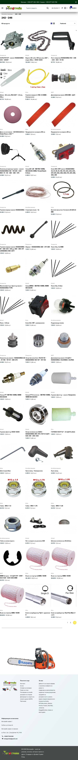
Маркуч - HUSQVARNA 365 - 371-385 (37, 247)
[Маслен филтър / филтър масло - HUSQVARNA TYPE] (12, 268)
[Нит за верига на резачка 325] (38, 523)
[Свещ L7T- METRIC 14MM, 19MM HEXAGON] (12, 377)
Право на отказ (24, 690)
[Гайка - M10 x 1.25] (63, 488)
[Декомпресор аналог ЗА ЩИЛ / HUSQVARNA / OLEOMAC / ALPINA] (63, 340)
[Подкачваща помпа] (63, 305)
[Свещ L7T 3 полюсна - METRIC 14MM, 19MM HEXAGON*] (38, 377)
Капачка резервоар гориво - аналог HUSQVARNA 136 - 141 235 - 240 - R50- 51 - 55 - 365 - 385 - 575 (12, 171)
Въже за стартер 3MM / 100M (9, 613)
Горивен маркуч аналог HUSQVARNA (12, 210)
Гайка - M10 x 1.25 (57, 506)
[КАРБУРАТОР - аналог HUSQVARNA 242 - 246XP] (12, 40)
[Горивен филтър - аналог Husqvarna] (63, 377)
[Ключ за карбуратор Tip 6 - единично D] (38, 595)
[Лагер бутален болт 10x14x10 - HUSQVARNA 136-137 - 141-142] (38, 340)
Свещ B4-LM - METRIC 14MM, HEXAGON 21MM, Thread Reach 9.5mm (35, 171)
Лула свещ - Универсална (34, 471)
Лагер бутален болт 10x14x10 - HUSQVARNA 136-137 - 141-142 (35, 359)
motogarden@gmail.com (11, 738)
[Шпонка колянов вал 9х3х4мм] (63, 523)
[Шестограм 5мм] (12, 453)
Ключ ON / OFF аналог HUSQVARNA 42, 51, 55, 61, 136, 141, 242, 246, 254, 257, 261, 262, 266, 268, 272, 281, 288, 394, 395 (63, 172)
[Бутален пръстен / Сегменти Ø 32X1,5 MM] (63, 192)
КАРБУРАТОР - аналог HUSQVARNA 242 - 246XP (12, 59)
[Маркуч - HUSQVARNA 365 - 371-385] (38, 229)
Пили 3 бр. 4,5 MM (57, 247)
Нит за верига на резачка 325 (35, 541)
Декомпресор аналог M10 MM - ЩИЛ (63, 95)
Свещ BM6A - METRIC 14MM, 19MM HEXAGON (37, 287)
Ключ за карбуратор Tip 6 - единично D (37, 614)
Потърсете (47, 8)
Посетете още (24, 680)
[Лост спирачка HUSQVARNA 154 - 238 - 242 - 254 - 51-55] (63, 40)
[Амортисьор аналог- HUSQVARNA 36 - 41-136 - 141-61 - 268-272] (12, 340)
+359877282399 (8, 736)
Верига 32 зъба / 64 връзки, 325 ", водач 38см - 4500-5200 (36, 59)
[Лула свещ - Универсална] (38, 453)
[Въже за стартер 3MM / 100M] (12, 595)
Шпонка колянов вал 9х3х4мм (61, 541)
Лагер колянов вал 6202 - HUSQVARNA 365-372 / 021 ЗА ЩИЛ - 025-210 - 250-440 (37, 434)
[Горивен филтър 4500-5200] (12, 414)
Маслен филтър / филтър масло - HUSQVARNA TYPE (11, 287)
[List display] (54, 23)
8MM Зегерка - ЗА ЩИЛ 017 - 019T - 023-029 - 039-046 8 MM (11, 577)
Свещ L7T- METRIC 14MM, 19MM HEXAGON (10, 396)
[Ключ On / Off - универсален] (38, 305)
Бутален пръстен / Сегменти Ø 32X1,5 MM (63, 211)
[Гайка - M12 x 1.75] (38, 488)
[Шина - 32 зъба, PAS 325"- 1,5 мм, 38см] (12, 77)
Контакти (22, 683)
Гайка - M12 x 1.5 (5, 506)
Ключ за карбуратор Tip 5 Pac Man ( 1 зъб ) (63, 614)
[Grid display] (51, 23)
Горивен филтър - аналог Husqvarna (63, 395)
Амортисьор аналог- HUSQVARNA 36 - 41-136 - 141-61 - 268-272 (12, 359)
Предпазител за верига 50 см (35, 132)
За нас (22, 686)
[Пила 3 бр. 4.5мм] (63, 268)
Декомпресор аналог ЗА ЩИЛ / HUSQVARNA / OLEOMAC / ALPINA (62, 359)
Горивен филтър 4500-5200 (10, 432)
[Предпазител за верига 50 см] (38, 114)
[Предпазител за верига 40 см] (63, 114)
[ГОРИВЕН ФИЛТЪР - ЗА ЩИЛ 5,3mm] (63, 414)
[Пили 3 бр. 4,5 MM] (63, 229)
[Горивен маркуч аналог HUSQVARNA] (12, 192)
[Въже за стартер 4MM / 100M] (63, 558)
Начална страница (7, 14)
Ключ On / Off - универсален (34, 323)
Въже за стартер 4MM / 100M (60, 576)
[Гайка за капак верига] (12, 523)
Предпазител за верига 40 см (61, 132)
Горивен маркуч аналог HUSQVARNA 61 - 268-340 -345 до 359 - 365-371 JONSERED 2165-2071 (12, 249)
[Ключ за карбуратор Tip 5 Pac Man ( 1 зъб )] (63, 595)
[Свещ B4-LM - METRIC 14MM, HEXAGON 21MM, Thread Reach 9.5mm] (38, 151)
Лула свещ (54, 471)
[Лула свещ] (63, 453)
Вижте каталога (3, 8)
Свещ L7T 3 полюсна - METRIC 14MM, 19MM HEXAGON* (37, 396)
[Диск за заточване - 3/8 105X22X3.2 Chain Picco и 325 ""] (12, 114)
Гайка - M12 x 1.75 (31, 506)
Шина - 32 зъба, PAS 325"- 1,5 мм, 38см (11, 96)
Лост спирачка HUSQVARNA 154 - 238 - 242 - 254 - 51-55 (63, 59)
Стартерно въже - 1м (32, 210)
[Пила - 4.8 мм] (12, 305)
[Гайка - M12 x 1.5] (12, 488)
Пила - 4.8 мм (4, 323)
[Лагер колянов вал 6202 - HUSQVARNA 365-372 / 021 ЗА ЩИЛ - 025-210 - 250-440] (38, 414)
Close (76, 2)
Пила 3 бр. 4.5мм (56, 286)
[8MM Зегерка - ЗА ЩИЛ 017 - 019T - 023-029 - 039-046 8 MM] (12, 558)
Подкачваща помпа (57, 323)
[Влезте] (66, 8)
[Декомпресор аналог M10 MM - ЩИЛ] (63, 77)
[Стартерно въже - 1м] (38, 192)
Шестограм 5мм (5, 471)
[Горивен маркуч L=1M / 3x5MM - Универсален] (38, 77)
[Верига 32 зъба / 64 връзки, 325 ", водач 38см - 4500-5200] (38, 40)
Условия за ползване (26, 688)
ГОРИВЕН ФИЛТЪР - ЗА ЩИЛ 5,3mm (63, 432)
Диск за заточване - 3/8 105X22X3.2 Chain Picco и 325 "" (12, 133)
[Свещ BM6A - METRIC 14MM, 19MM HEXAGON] (38, 268)
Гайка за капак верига (7, 541)
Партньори (23, 701)
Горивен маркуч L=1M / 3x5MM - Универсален (36, 96)
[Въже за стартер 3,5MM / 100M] (38, 558)
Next (74, 622)
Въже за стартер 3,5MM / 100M (35, 576)
